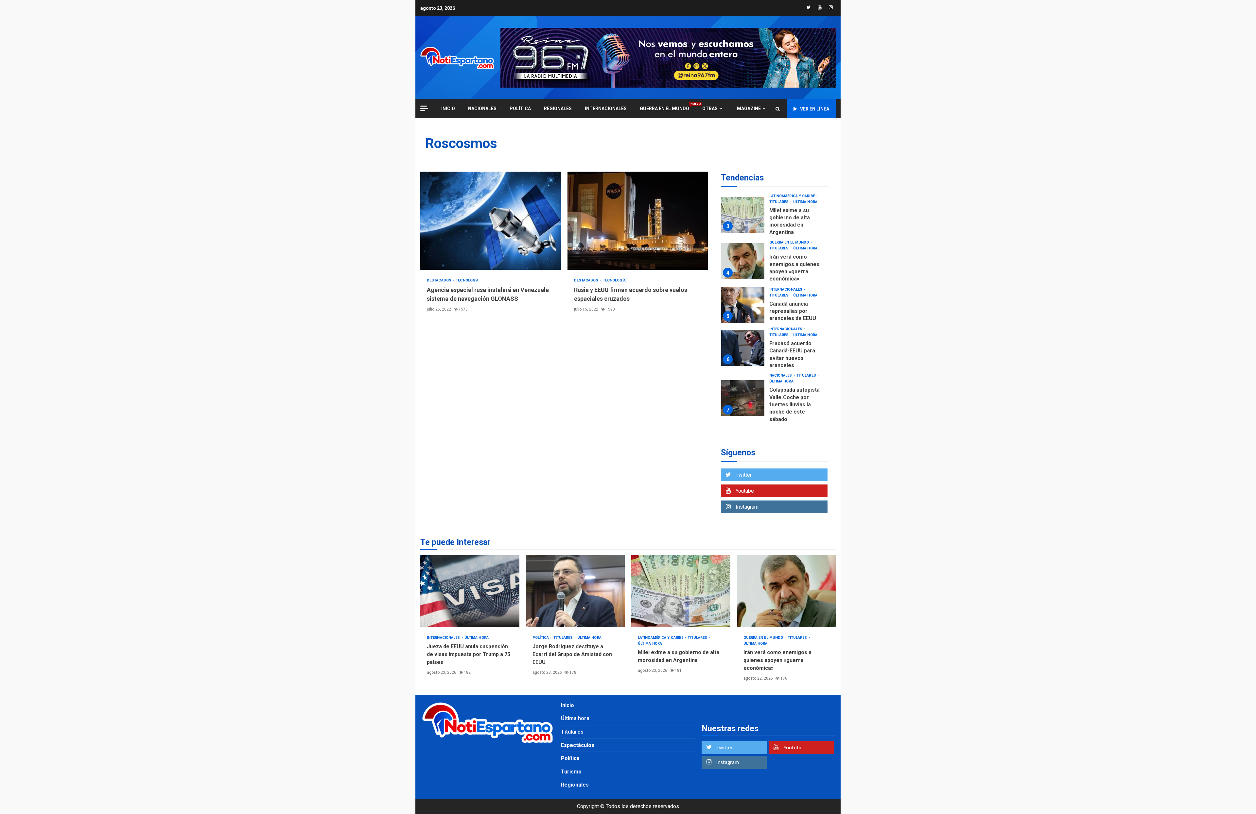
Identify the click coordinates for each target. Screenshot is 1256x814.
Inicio (567, 705)
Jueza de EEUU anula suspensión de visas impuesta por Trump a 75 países (469, 591)
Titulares (779, 202)
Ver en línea (814, 108)
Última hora (805, 202)
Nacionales (482, 108)
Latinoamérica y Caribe (792, 196)
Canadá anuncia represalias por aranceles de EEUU (742, 305)
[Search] (778, 109)
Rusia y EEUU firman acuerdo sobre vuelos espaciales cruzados (637, 221)
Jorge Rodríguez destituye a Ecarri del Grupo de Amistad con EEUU (575, 591)
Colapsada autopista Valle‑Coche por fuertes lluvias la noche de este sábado (742, 398)
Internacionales (606, 108)
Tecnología (467, 280)
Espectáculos (577, 745)
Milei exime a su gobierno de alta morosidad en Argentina (742, 215)
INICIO (448, 108)
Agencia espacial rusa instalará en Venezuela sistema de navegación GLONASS (490, 221)
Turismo (571, 772)
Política (520, 108)
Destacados (439, 280)
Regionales (558, 108)
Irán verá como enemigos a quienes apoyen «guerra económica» (742, 261)
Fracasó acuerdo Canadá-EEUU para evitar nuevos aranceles (742, 348)
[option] (775, 216)
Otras (710, 108)
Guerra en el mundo (664, 108)
